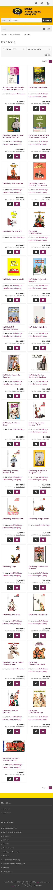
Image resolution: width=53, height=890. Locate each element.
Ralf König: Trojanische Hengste (38, 280)
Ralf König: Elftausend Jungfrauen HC (37, 472)
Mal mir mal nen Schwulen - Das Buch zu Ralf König (13, 88)
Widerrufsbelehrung (10, 828)
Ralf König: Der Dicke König (11, 424)
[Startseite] (36, 3)
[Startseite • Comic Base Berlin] (26, 12)
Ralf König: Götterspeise (13, 183)
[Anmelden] (42, 3)
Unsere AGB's (7, 836)
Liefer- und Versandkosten (12, 832)
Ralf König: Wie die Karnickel (10, 711)
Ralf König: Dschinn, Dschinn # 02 (11, 472)
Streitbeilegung (8, 848)
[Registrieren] (49, 3)
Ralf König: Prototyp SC (38, 614)
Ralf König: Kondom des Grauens (38, 567)
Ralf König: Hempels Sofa (38, 518)
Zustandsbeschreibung (11, 860)
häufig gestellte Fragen (11, 852)
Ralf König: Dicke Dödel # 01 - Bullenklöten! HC (13, 136)
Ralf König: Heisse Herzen (13, 518)
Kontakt (6, 844)
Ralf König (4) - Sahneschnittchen (10, 328)
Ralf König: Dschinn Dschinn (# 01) (36, 424)
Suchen (47, 20)
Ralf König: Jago (9, 566)
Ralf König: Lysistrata (11, 614)
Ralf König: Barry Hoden (38, 87)
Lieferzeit (6, 809)
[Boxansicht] (46, 55)
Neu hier (6, 856)
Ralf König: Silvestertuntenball (36, 663)
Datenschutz (7, 872)
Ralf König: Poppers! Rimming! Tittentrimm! (37, 184)
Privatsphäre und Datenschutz (14, 864)
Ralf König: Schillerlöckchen (35, 232)
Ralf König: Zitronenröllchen (35, 711)
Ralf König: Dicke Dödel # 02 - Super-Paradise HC (38, 136)
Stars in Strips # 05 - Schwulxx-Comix (11, 759)
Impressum (7, 813)
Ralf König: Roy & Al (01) (12, 231)
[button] (6, 20)
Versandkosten (20, 103)
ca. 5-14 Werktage (17, 94)
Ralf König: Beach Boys (37, 327)
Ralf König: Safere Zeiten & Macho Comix (13, 663)
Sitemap (6, 868)
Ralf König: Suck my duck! (13, 279)
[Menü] (4, 29)
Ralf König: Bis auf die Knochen (11, 376)
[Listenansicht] (49, 55)
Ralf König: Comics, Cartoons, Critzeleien (37, 376)
